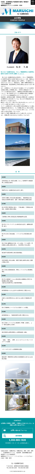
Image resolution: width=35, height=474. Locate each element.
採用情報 (19, 436)
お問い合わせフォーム (19, 430)
